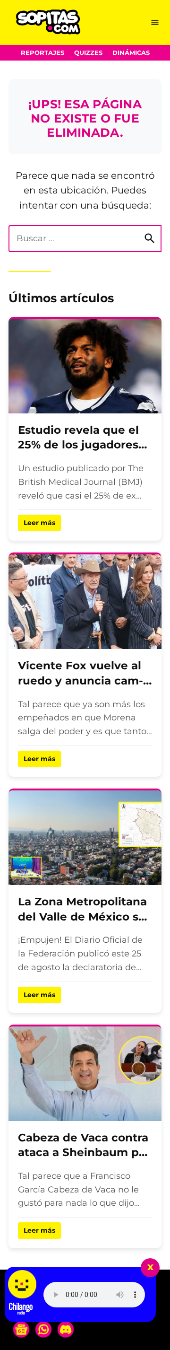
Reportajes (42, 52)
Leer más (39, 522)
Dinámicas (131, 52)
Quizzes (88, 52)
